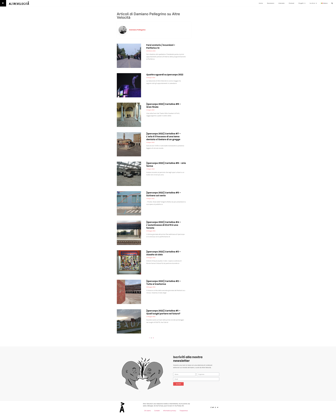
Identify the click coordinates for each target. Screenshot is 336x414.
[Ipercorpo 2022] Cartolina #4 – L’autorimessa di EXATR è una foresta (163, 225)
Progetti (301, 3)
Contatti (157, 410)
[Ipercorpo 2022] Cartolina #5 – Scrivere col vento (163, 194)
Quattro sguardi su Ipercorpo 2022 (164, 74)
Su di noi (312, 3)
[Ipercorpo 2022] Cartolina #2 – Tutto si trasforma (163, 283)
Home (261, 3)
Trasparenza (184, 410)
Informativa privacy (169, 410)
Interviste (281, 3)
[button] (332, 3)
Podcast (291, 3)
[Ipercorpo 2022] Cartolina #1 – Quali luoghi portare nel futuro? (163, 312)
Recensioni (270, 3)
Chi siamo (147, 410)
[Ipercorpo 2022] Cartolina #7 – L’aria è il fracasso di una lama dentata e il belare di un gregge (163, 136)
